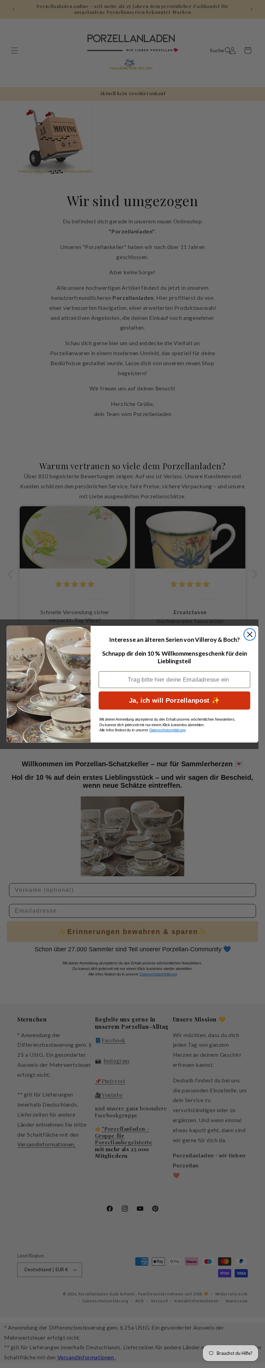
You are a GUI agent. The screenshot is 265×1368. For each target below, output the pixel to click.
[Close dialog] (250, 634)
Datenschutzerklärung (167, 730)
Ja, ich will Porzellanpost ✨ (174, 700)
